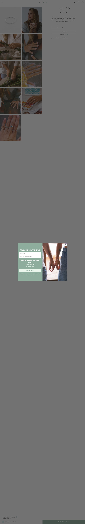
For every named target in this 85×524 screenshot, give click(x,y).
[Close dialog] (66, 245)
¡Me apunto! (30, 270)
